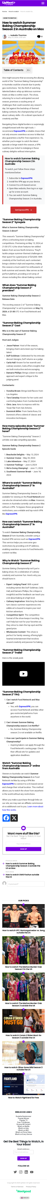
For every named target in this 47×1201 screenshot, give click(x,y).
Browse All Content (23, 1124)
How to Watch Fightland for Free (23, 1097)
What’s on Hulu (23, 1128)
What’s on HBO (23, 1130)
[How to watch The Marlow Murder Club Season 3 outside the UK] (23, 987)
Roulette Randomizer (23, 1116)
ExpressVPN (19, 131)
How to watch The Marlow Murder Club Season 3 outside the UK (23, 1004)
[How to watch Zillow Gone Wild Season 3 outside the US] (23, 1053)
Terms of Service (17, 1187)
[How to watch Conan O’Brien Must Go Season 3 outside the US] (23, 1021)
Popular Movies (23, 1118)
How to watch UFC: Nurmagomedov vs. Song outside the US (23, 931)
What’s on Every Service (23, 1134)
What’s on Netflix (23, 1126)
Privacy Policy (31, 1187)
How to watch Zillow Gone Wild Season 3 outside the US (23, 1068)
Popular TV (23, 1120)
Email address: (23, 1149)
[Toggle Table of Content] (27, 70)
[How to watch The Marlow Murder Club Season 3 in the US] (23, 950)
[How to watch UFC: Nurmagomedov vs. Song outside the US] (23, 916)
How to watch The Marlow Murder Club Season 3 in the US (23, 968)
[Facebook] (6, 818)
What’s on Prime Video (24, 1132)
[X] (14, 818)
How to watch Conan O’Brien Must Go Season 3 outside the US (23, 1036)
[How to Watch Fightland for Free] (23, 1084)
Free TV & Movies (23, 1122)
